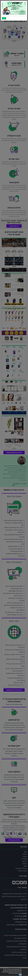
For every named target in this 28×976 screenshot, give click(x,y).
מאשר (20, 974)
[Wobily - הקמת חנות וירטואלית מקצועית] (15, 2)
